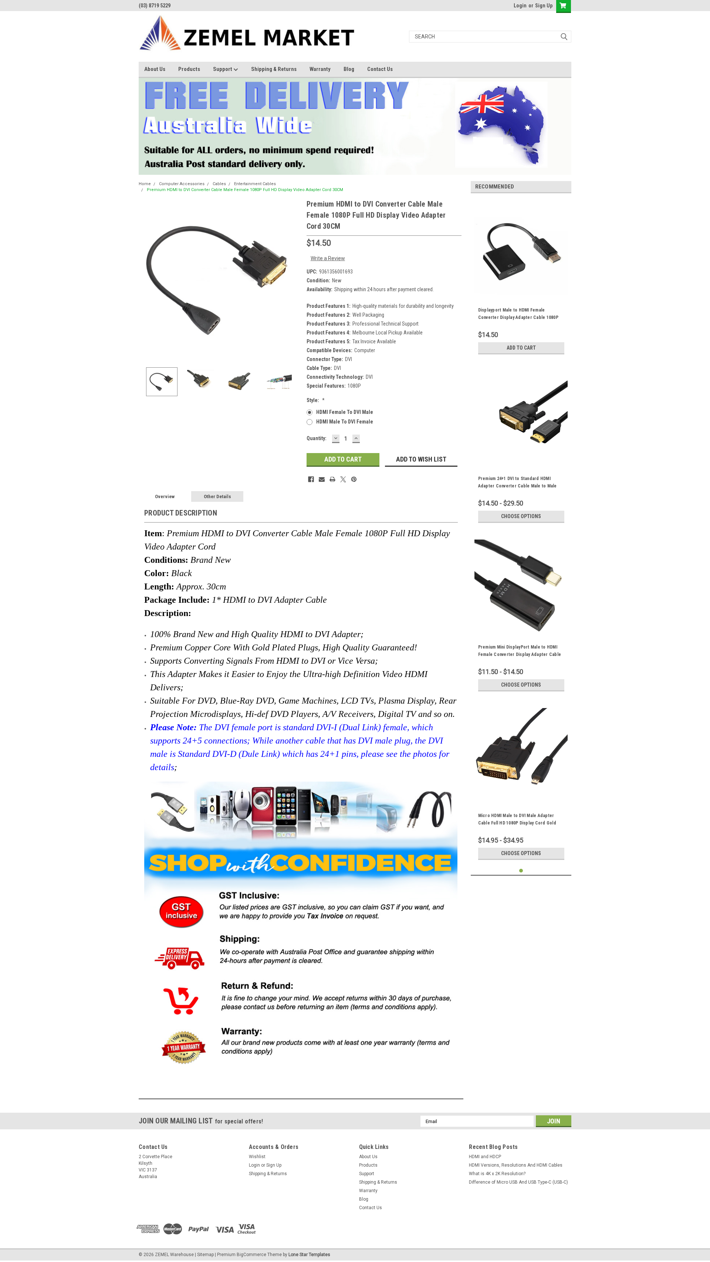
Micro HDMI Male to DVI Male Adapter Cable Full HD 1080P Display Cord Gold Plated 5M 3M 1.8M (517, 823)
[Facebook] (311, 479)
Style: (316, 400)
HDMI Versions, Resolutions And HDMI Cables (515, 1165)
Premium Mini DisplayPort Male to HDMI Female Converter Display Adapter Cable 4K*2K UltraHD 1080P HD (519, 654)
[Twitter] (343, 479)
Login (520, 5)
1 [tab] (521, 871)
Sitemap (205, 1254)
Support (223, 69)
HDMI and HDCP (485, 1156)
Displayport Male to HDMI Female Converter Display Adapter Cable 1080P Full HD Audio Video (518, 317)
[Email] (322, 479)
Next (293, 279)
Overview (165, 496)
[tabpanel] (521, 278)
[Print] (332, 479)
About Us (154, 69)
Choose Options (521, 516)
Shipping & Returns (274, 69)
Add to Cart (521, 348)
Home (145, 183)
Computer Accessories (181, 183)
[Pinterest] (354, 479)
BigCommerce (251, 1254)
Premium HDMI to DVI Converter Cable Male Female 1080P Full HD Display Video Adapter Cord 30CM (245, 189)
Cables (219, 183)
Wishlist (257, 1156)
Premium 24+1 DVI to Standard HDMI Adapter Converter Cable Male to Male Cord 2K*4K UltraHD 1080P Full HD (517, 486)
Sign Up (543, 5)
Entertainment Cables (255, 183)
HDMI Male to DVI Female (344, 422)
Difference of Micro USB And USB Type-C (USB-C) (518, 1182)
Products (189, 69)
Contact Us (380, 69)
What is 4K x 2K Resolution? (497, 1173)
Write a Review (328, 258)
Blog (349, 69)
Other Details (217, 496)
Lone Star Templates (309, 1254)
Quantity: (317, 438)
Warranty (320, 69)
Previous (146, 279)
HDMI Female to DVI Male (344, 412)
